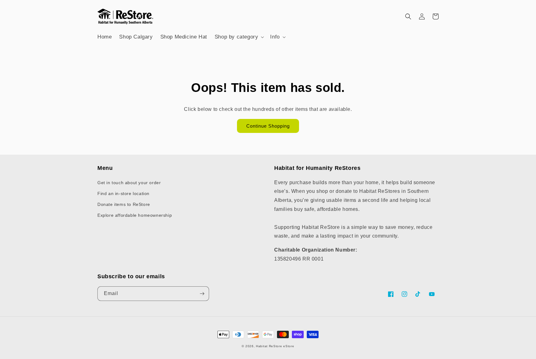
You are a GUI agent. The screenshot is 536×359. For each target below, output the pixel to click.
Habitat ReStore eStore (275, 346)
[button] (239, 37)
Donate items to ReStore (123, 204)
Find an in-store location (123, 193)
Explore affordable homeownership (134, 215)
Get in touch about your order (129, 182)
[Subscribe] (202, 293)
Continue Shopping (268, 126)
